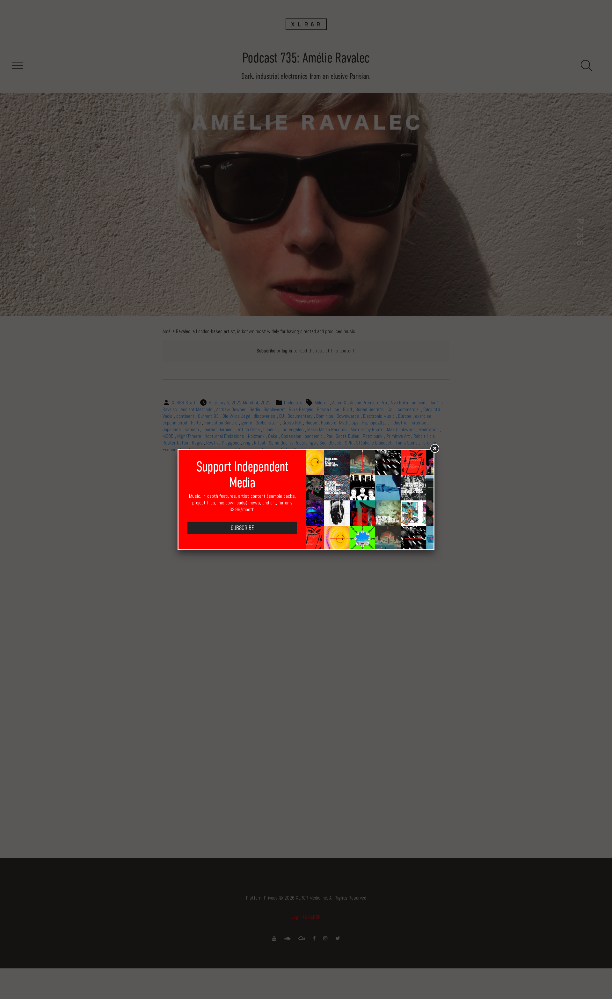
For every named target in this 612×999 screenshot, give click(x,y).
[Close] (434, 448)
